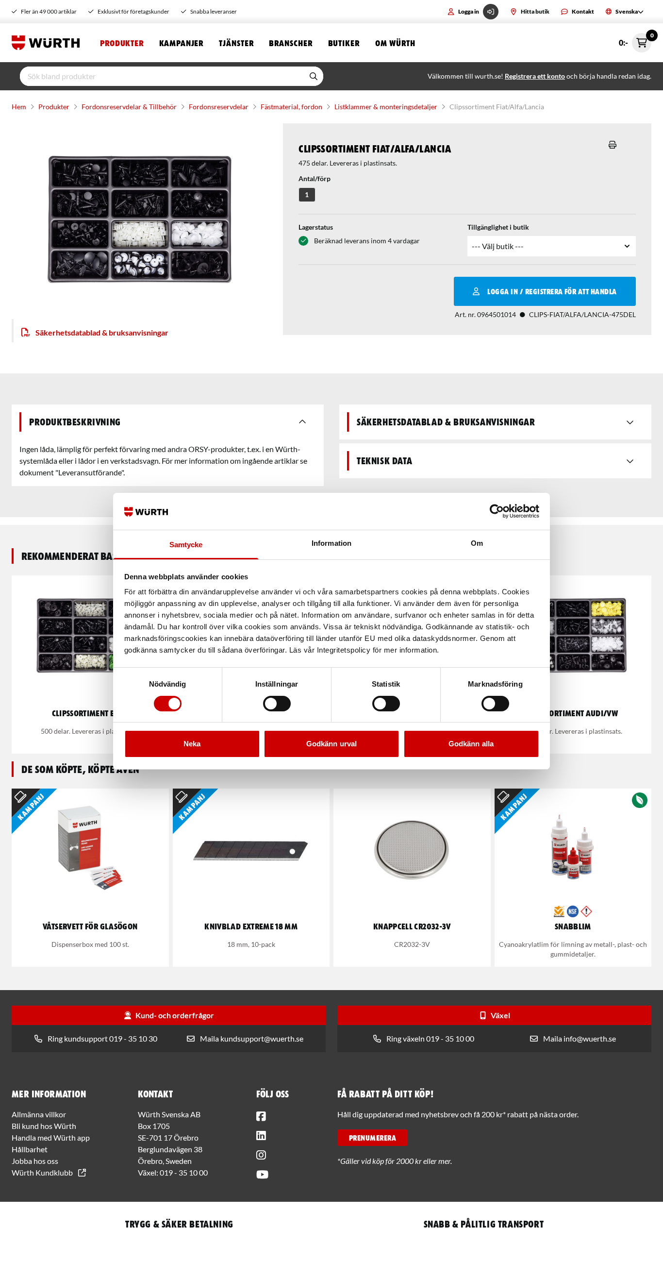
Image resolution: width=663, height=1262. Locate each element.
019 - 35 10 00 (184, 1172)
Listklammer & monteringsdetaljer (385, 106)
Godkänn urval (331, 744)
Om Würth (395, 43)
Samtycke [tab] (186, 544)
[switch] (277, 703)
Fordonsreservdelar (219, 106)
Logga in (468, 11)
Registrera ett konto (535, 76)
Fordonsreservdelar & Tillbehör (129, 106)
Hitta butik (535, 11)
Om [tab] (477, 543)
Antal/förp (314, 178)
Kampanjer (181, 43)
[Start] (48, 42)
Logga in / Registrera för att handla (551, 291)
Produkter (122, 43)
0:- (635, 40)
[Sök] (313, 76)
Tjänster (236, 43)
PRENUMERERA (372, 1137)
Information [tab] (331, 543)
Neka (191, 744)
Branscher (290, 43)
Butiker (344, 43)
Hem (19, 106)
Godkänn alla (471, 744)
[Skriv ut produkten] (612, 145)
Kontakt (583, 11)
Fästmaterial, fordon (291, 106)
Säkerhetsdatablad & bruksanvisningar (101, 332)
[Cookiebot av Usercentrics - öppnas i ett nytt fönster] (496, 511)
